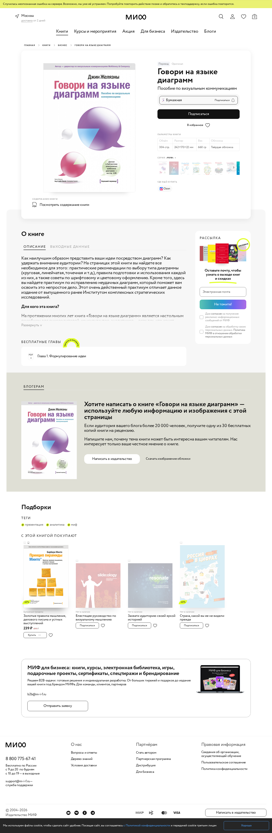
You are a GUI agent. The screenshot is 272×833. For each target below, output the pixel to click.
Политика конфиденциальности (224, 769)
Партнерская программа (153, 759)
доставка (27, 20)
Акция (128, 31)
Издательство (184, 31)
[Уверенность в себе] (208, 168)
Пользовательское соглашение (223, 763)
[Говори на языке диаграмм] (163, 168)
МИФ (74, 525)
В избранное (195, 125)
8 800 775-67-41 (21, 759)
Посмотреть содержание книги (64, 205)
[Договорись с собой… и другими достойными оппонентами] (197, 168)
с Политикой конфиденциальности (146, 825)
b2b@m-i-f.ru (36, 695)
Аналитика (57, 525)
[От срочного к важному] (174, 168)
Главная (29, 45)
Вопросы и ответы (84, 753)
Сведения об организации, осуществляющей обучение (221, 754)
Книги (62, 31)
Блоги (210, 31)
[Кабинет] (232, 16)
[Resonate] (153, 583)
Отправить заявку (57, 706)
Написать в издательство (112, 459)
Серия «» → (166, 158)
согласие (216, 314)
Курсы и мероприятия (95, 31)
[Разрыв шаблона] (219, 168)
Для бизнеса (153, 31)
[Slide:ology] (101, 583)
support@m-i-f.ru (18, 781)
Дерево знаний (82, 759)
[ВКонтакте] (76, 813)
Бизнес (62, 45)
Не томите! (223, 304)
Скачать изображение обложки (168, 458)
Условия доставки (84, 766)
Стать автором (146, 753)
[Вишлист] (243, 16)
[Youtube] (68, 813)
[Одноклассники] (85, 813)
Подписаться (198, 114)
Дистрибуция (145, 766)
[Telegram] (93, 813)
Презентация (34, 525)
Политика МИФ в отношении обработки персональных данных (225, 333)
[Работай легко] (185, 168)
